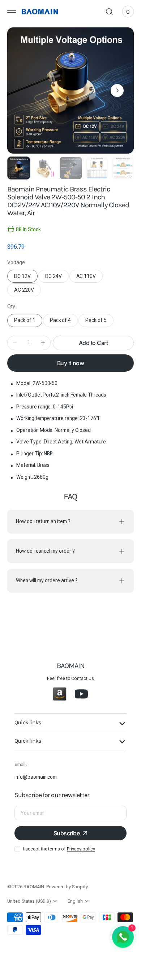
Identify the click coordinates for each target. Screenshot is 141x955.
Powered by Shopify (66, 886)
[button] (11, 11)
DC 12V (26, 278)
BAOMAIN (34, 886)
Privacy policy (81, 849)
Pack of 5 (99, 322)
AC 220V (27, 291)
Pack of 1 (28, 322)
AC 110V (89, 278)
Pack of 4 (64, 322)
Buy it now (70, 363)
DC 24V (57, 278)
